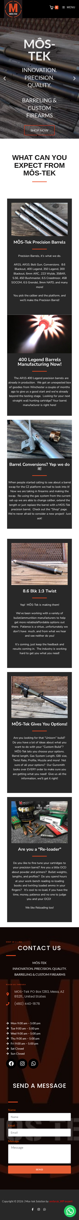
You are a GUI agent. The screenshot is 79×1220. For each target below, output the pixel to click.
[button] (4, 78)
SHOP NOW (39, 122)
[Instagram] (22, 1064)
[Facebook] (11, 1064)
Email (12, 1125)
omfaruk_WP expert (61, 1201)
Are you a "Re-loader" (39, 849)
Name (12, 1109)
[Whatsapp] (33, 1064)
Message (13, 1141)
